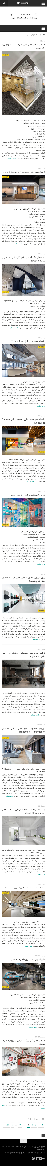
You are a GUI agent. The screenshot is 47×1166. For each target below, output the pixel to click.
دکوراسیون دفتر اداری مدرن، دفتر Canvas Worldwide (23, 421)
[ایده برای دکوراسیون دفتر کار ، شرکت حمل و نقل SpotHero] (23, 280)
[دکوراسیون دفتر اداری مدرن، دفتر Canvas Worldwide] (23, 440)
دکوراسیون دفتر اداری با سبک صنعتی (28, 960)
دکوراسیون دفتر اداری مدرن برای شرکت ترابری (23, 172)
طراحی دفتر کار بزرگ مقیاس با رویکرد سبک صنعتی (23, 1042)
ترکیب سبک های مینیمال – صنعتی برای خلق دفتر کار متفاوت (23, 655)
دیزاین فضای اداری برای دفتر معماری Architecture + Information (23, 730)
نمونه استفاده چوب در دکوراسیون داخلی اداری (23, 888)
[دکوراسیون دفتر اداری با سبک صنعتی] (23, 976)
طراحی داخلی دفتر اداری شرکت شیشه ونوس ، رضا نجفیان (23, 46)
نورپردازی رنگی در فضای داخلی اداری (28, 495)
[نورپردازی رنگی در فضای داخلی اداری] (23, 512)
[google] (43, 1158)
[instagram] (38, 1158)
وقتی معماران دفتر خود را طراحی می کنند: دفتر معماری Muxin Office (23, 811)
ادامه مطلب (12, 158)
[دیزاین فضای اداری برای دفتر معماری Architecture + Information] (23, 749)
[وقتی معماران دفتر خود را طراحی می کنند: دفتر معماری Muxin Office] (23, 830)
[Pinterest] (33, 1158)
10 (20, 1125)
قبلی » (6, 1125)
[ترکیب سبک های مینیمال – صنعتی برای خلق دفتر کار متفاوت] (23, 674)
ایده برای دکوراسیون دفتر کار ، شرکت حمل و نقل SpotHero (23, 259)
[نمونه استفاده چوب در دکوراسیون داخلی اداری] (23, 904)
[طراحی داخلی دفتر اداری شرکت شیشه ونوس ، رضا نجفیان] (23, 83)
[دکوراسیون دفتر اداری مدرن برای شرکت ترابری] (23, 189)
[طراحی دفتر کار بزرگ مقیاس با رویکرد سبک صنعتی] (23, 1061)
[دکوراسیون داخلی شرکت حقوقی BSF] (23, 360)
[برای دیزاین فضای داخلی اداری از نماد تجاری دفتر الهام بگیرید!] (23, 598)
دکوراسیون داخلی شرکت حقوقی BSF (28, 341)
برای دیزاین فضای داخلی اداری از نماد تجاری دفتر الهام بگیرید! (23, 579)
